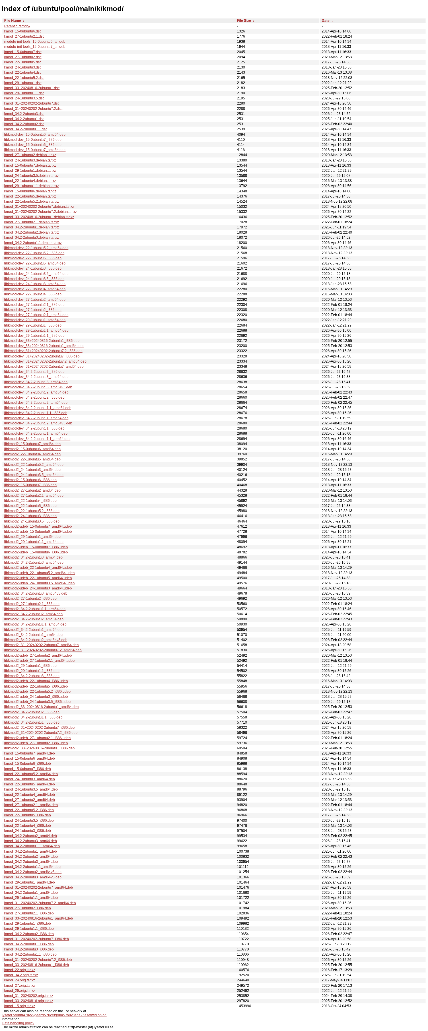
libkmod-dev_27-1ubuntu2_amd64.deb (35, 299)
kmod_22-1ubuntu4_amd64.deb (29, 795)
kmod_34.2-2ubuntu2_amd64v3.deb (33, 872)
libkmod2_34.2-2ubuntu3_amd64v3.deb (35, 593)
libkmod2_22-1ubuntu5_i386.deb (30, 506)
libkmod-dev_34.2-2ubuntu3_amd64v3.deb (38, 387)
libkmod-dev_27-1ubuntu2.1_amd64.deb (36, 315)
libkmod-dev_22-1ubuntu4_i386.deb (33, 294)
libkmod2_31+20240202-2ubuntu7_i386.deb (39, 727)
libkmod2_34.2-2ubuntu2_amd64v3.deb (35, 640)
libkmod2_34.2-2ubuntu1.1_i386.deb (33, 717)
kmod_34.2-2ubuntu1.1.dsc (25, 129)
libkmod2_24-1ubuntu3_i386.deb (30, 516)
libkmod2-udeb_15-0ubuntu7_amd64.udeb (38, 526)
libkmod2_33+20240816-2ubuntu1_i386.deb (39, 748)
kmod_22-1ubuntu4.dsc (22, 72)
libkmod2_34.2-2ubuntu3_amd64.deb (34, 562)
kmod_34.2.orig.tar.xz (21, 975)
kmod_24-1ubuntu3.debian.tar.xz (30, 160)
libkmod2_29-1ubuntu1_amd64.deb (32, 537)
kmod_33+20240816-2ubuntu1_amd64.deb (38, 918)
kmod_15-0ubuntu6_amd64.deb (29, 758)
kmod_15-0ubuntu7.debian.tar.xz (30, 165)
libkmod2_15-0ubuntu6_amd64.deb (32, 449)
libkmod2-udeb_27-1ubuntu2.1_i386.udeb (37, 738)
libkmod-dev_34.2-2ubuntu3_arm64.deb (36, 382)
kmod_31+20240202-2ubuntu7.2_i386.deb (38, 960)
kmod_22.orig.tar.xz (19, 970)
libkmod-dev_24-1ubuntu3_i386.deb (33, 268)
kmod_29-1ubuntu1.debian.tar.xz (30, 170)
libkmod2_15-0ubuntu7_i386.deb (30, 485)
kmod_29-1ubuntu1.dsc (22, 83)
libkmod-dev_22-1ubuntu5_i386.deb (33, 258)
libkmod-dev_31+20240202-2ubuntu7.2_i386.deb (43, 351)
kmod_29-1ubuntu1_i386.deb (27, 923)
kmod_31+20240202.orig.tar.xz (28, 996)
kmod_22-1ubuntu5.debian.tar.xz (30, 196)
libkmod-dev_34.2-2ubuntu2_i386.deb (34, 397)
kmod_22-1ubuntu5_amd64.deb (29, 784)
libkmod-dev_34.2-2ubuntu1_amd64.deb (36, 418)
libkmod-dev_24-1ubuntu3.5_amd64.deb (36, 274)
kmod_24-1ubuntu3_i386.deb (27, 831)
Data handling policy (18, 1023)
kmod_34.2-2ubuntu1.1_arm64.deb (32, 846)
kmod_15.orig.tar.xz (19, 1006)
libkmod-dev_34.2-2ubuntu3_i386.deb (34, 371)
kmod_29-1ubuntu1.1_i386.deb (29, 928)
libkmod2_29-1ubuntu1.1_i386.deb (32, 671)
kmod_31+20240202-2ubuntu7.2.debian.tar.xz (40, 212)
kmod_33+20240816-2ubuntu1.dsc (32, 88)
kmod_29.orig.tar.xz (19, 991)
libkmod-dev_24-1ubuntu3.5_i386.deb (34, 279)
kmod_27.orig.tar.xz (19, 985)
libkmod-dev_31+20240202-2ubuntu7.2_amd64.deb (45, 361)
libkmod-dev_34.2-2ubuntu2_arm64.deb (36, 402)
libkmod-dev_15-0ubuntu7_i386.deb (33, 139)
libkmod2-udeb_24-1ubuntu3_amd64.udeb (38, 588)
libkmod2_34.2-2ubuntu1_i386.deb (32, 722)
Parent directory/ (17, 26)
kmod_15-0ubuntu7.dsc (22, 52)
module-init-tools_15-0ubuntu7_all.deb (34, 46)
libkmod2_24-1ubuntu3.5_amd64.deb (34, 475)
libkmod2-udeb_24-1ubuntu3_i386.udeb (36, 696)
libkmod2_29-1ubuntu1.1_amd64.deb (34, 542)
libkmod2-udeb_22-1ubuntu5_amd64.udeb (38, 578)
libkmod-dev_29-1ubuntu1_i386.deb (33, 325)
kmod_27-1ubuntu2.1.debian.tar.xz (31, 222)
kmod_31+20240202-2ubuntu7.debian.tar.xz (39, 206)
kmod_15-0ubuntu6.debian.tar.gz (30, 191)
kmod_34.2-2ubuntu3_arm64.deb (30, 841)
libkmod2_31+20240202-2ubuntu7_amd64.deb (41, 645)
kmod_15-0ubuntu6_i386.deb (27, 763)
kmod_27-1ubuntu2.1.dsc (24, 36)
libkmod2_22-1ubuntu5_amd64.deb (32, 459)
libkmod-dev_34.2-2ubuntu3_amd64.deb (36, 377)
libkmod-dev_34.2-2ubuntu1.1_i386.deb (35, 413)
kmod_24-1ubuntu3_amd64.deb (29, 779)
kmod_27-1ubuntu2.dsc (22, 57)
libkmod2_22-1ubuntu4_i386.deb (30, 500)
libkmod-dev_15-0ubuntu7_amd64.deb (35, 150)
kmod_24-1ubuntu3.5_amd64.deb (31, 789)
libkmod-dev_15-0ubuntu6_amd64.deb (35, 134)
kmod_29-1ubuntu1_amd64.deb (29, 882)
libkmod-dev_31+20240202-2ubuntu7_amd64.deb (44, 366)
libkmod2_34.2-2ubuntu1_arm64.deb (33, 635)
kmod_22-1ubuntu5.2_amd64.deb (31, 774)
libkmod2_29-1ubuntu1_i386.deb (30, 666)
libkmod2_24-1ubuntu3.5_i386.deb (32, 521)
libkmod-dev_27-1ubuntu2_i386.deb (33, 310)
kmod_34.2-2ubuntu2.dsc (24, 124)
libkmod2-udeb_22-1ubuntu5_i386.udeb (36, 686)
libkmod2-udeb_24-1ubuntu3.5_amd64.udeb (39, 583)
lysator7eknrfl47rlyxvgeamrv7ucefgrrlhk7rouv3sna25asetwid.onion (54, 1015)
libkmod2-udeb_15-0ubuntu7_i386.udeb (36, 547)
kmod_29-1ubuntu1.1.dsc (24, 93)
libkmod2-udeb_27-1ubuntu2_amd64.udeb (38, 655)
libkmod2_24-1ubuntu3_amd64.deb (32, 470)
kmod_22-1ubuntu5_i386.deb (27, 815)
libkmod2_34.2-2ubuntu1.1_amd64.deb (35, 624)
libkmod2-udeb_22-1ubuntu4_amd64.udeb (38, 567)
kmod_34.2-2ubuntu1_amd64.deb (31, 892)
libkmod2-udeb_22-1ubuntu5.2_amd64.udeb (39, 573)
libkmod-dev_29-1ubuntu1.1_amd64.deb (36, 330)
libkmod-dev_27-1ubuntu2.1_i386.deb (34, 305)
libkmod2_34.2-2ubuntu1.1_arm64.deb (35, 609)
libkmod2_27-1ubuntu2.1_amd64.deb (34, 495)
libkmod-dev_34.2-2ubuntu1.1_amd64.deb (37, 408)
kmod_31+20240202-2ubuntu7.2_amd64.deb (40, 903)
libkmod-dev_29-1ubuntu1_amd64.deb (35, 320)
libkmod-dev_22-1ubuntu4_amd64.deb (35, 289)
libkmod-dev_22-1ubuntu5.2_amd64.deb (36, 248)
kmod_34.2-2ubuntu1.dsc (24, 119)
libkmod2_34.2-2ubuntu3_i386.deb (32, 676)
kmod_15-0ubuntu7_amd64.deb (29, 753)
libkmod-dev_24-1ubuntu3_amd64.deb (35, 284)
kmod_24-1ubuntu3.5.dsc (24, 98)
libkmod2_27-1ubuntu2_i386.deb (30, 598)
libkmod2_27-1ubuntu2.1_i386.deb (32, 604)
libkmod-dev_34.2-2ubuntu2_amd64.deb (36, 392)
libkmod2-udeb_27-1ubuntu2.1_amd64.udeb (39, 660)
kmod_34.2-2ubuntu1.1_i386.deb (30, 954)
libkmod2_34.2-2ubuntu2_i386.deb (32, 712)
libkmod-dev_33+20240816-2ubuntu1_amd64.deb (44, 346)
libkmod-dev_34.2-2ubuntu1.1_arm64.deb (37, 439)
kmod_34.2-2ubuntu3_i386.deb (29, 949)
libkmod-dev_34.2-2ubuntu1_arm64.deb (36, 433)
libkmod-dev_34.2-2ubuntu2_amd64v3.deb (38, 423)
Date (325, 20)
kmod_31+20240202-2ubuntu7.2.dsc (33, 109)
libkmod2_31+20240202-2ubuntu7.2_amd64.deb (43, 650)
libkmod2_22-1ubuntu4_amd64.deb (32, 454)
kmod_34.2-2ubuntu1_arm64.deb (30, 851)
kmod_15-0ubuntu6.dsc (22, 31)
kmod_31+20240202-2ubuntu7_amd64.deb (38, 887)
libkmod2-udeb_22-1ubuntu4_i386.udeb (36, 681)
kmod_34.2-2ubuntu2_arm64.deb (30, 836)
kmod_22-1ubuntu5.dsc (22, 62)
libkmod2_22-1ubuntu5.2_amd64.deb (34, 464)
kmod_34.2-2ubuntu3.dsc (24, 114)
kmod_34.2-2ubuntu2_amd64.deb (31, 856)
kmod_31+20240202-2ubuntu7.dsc (32, 103)
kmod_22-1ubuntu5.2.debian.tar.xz (31, 201)
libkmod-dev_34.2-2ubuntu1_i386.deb (34, 428)
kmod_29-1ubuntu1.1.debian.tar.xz (31, 186)
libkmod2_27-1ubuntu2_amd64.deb (32, 490)
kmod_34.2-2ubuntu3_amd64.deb (31, 862)
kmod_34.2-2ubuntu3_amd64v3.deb (33, 877)
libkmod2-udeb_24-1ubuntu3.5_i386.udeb (37, 702)
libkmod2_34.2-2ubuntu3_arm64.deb (33, 557)
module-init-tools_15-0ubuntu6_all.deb (34, 41)
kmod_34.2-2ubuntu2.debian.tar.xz (31, 232)
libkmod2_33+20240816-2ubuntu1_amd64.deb (41, 707)
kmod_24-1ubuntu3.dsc (22, 67)
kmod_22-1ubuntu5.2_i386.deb (29, 810)
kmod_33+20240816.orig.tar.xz (28, 1001)
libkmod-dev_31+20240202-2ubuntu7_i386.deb (42, 356)
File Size (244, 20)
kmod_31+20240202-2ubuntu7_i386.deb (36, 939)
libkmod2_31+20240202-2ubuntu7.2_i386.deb (41, 732)
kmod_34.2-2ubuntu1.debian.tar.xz (31, 227)
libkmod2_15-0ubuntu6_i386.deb (30, 480)
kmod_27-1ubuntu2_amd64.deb (29, 800)
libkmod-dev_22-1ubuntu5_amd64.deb (35, 263)
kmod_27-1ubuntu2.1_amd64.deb (31, 805)
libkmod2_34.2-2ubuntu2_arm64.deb (33, 614)
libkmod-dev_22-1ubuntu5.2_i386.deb (34, 253)
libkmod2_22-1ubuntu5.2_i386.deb (32, 511)
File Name (12, 20)
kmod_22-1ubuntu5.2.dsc (24, 78)
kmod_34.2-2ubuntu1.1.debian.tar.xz (33, 243)
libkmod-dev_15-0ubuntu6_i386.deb (33, 145)
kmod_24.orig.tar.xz (19, 980)
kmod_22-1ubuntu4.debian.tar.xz (30, 181)
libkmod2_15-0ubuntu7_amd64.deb (32, 444)
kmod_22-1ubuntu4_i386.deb (27, 825)
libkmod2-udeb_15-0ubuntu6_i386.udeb (36, 552)
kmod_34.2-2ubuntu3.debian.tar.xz (31, 237)
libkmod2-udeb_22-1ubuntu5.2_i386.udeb (37, 691)
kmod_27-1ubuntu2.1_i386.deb (29, 913)
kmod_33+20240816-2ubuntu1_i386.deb (36, 965)
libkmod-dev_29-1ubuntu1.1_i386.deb (34, 335)
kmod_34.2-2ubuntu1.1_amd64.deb (32, 867)
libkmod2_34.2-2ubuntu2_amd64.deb (34, 619)
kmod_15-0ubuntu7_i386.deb (27, 769)
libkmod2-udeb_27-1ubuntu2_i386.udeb (36, 743)
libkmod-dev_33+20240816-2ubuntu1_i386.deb (42, 341)
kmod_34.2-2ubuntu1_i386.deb (29, 944)
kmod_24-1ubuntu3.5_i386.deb (29, 820)
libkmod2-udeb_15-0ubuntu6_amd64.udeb (38, 531)
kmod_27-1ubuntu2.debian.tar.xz (30, 155)
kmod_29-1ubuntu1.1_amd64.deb (31, 898)
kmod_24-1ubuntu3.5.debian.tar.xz (31, 176)
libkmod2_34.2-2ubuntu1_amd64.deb (34, 630)
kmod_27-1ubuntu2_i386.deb (27, 908)
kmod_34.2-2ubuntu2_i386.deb (29, 934)
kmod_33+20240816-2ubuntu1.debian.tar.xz (39, 217)
